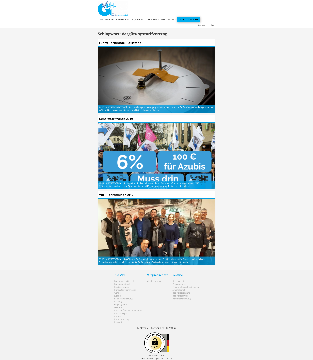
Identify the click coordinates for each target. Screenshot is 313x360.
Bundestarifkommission (125, 290)
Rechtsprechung (121, 319)
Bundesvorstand (122, 284)
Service (172, 19)
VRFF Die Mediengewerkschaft (114, 19)
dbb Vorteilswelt (180, 295)
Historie (118, 307)
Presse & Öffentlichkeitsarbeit (128, 310)
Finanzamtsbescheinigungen (186, 287)
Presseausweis (179, 284)
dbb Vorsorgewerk (181, 292)
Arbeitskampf (179, 290)
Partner (117, 316)
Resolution (119, 322)
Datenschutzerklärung (163, 328)
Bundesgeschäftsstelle (124, 281)
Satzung (118, 301)
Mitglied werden (189, 19)
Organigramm (120, 304)
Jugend (117, 295)
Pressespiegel (120, 313)
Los (212, 25)
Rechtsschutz (179, 281)
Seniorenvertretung (123, 298)
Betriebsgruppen (156, 19)
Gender (117, 292)
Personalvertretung (182, 298)
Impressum (142, 328)
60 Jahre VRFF (138, 19)
